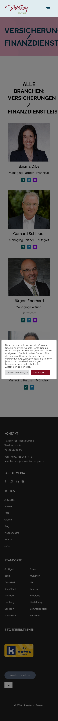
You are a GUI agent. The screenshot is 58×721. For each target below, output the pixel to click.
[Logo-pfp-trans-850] (16, 4)
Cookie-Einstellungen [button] (17, 372)
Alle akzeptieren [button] (40, 372)
